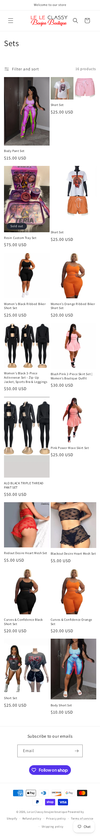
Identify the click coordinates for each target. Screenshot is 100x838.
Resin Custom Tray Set (20, 238)
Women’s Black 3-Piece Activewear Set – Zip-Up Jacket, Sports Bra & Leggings (25, 377)
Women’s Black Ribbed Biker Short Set (25, 306)
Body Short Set (61, 705)
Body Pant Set (14, 151)
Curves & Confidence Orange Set (72, 622)
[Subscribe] (76, 751)
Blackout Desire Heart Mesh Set (73, 553)
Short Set (57, 105)
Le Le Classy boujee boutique (47, 812)
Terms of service (82, 818)
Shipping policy (53, 826)
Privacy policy (56, 818)
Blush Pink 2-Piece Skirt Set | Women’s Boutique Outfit (72, 376)
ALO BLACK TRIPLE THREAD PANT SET (23, 485)
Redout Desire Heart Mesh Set (25, 553)
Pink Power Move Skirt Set (70, 448)
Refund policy (31, 818)
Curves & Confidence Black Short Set (23, 622)
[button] (11, 20)
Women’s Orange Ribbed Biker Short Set (73, 306)
